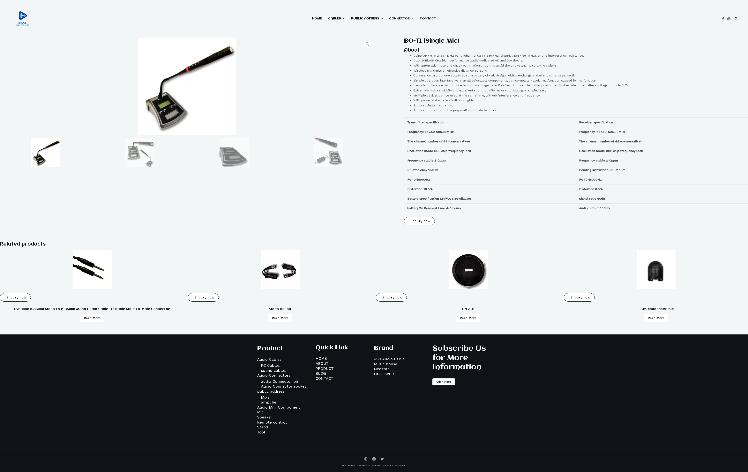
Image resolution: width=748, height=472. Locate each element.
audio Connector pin (280, 381)
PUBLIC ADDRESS (365, 18)
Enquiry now (419, 221)
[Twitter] (382, 459)
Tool (261, 432)
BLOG (321, 373)
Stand (262, 427)
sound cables (273, 370)
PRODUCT (325, 368)
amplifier (269, 402)
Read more (92, 318)
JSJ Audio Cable (389, 359)
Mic (260, 412)
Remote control (272, 422)
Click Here (443, 381)
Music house (385, 364)
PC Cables (270, 365)
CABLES (334, 18)
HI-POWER (384, 374)
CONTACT (428, 18)
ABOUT (322, 363)
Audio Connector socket (283, 386)
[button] (736, 18)
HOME (317, 18)
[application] (343, 19)
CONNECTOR (399, 18)
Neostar (381, 369)
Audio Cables (269, 359)
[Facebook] (723, 19)
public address (271, 391)
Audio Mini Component (278, 407)
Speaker (264, 417)
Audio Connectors (273, 375)
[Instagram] (729, 19)
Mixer (266, 397)
